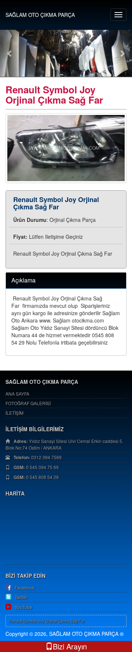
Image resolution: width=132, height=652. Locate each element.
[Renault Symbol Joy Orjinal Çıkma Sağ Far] (66, 148)
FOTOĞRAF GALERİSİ (28, 403)
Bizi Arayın (70, 646)
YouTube (23, 607)
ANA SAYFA (17, 393)
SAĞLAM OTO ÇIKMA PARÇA (40, 14)
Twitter (21, 597)
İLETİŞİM (14, 413)
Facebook (24, 587)
